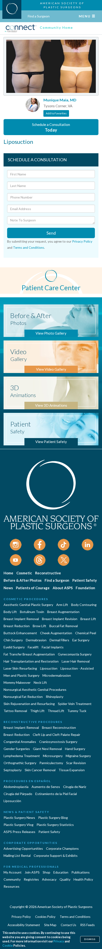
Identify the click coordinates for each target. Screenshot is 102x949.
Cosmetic (24, 573)
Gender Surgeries (17, 749)
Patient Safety (84, 580)
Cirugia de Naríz (74, 787)
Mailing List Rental (17, 856)
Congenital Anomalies (20, 742)
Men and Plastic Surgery (21, 675)
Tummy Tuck (76, 711)
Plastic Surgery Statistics (55, 825)
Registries (31, 879)
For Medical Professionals (31, 866)
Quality (65, 879)
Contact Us (68, 925)
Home (8, 573)
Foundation (85, 588)
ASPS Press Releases (19, 832)
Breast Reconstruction (59, 727)
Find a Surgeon (39, 16)
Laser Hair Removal (76, 661)
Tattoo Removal (15, 711)
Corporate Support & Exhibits (56, 856)
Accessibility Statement (24, 925)
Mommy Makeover (17, 682)
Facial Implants (53, 647)
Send (51, 233)
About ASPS (63, 588)
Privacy (58, 941)
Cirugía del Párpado (18, 794)
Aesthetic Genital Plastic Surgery (28, 605)
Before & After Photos (23, 580)
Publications (80, 872)
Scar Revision (76, 763)
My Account (13, 872)
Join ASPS (32, 872)
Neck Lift (40, 682)
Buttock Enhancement (20, 633)
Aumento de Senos (46, 787)
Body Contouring (84, 605)
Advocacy (49, 879)
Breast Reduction (17, 626)
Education (60, 872)
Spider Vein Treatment (75, 704)
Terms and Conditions (28, 247)
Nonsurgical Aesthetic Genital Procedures (35, 690)
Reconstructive (48, 573)
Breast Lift (88, 619)
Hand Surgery (75, 749)
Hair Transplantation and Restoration (31, 661)
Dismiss (90, 939)
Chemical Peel (85, 633)
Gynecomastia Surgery (75, 654)
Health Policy (83, 879)
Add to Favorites (56, 113)
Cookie (7, 945)
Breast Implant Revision (59, 619)
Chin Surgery (13, 640)
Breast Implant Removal (21, 619)
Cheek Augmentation (56, 633)
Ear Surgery (80, 640)
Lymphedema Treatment (22, 756)
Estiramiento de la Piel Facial (56, 794)
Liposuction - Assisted (77, 668)
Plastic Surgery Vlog (18, 825)
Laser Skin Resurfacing (20, 668)
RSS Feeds (87, 925)
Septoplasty (13, 770)
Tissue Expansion (72, 770)
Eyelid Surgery (14, 647)
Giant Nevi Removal (47, 749)
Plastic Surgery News (19, 818)
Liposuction (48, 668)
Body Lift (10, 612)
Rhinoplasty (54, 697)
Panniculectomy (51, 763)
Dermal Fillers (59, 640)
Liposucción (12, 801)
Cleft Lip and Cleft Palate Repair (56, 735)
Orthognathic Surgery (20, 763)
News (8, 588)
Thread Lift (56, 711)
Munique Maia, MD (59, 100)
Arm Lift (62, 605)
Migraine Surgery (78, 756)
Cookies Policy (45, 917)
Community (12, 879)
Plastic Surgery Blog (53, 818)
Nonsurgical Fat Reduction (23, 697)
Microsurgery (53, 756)
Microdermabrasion (56, 675)
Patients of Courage (33, 588)
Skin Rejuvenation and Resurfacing (29, 704)
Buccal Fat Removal (63, 626)
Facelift (33, 647)
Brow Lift (39, 626)
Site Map (50, 925)
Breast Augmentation (63, 612)
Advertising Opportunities (23, 848)
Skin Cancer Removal (40, 770)
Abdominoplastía (16, 787)
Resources (11, 886)
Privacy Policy (82, 241)
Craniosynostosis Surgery (58, 742)
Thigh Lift (37, 711)
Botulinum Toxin (32, 612)
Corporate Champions (62, 848)
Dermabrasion (36, 640)
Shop (46, 872)
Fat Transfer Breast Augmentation (29, 654)
